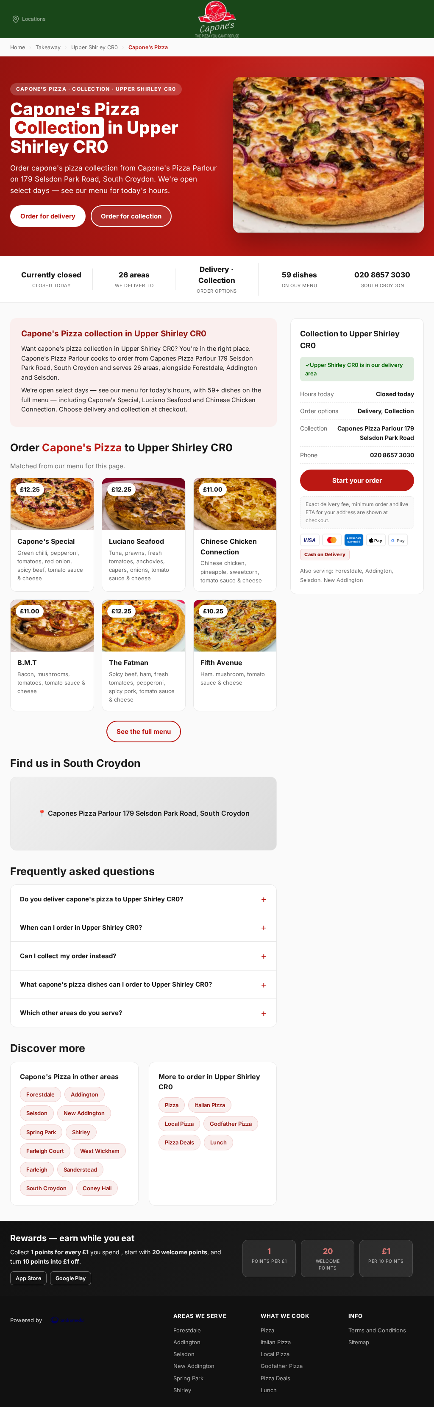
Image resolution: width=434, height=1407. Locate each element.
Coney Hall (97, 1188)
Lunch (218, 1142)
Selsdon (36, 1113)
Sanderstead (80, 1169)
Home (17, 47)
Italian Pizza (210, 1105)
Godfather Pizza (231, 1123)
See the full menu (144, 731)
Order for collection (131, 216)
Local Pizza (179, 1123)
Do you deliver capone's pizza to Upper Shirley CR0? (101, 899)
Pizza (171, 1105)
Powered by (26, 1320)
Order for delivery (47, 216)
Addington (84, 1094)
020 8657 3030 (382, 275)
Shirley (81, 1132)
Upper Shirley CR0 (94, 47)
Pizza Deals (179, 1142)
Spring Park (41, 1132)
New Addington (84, 1113)
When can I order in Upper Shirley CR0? (81, 927)
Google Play (71, 1278)
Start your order (357, 480)
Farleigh (36, 1169)
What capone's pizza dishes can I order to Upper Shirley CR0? (116, 984)
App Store (28, 1278)
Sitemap (358, 1342)
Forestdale (40, 1094)
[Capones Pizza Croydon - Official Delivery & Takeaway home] (217, 19)
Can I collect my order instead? (68, 956)
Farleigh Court (45, 1150)
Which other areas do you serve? (71, 1013)
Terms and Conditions (377, 1330)
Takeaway (48, 47)
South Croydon (46, 1188)
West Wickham (100, 1150)
